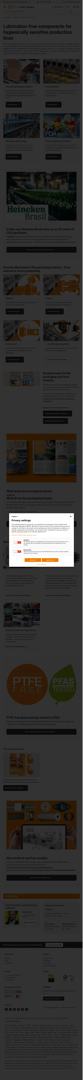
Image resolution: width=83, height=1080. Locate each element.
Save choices (41, 564)
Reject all (33, 560)
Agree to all (50, 560)
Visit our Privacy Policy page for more (24, 535)
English (14, 516)
